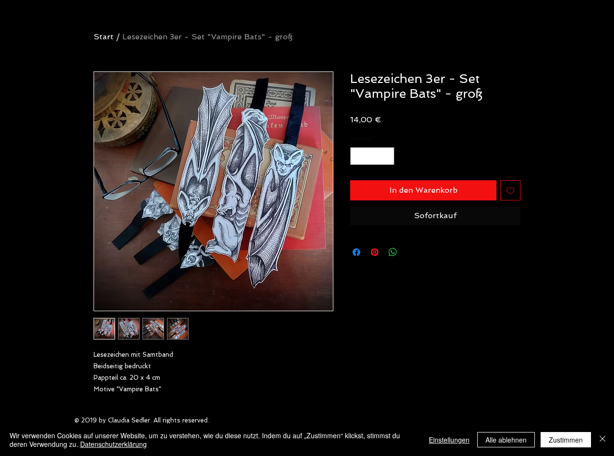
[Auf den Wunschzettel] (510, 190)
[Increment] (387, 156)
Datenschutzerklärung (113, 444)
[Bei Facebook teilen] (356, 252)
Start (104, 36)
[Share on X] (411, 252)
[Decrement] (358, 156)
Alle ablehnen (506, 439)
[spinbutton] (372, 156)
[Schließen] (602, 439)
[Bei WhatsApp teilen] (393, 252)
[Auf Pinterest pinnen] (374, 252)
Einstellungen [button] (449, 439)
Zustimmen (566, 439)
